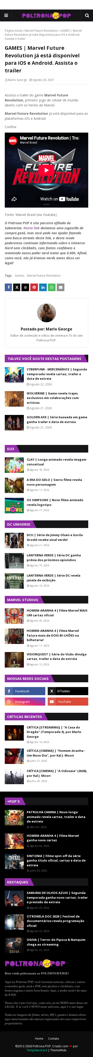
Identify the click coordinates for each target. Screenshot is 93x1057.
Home (39, 1039)
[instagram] (25, 702)
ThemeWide (58, 1050)
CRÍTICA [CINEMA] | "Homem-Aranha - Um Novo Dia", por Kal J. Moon (56, 753)
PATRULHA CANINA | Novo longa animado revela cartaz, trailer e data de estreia (56, 816)
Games (19, 276)
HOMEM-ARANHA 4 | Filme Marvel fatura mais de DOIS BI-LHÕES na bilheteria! (53, 635)
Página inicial (13, 31)
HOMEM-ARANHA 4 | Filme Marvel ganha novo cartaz (53, 838)
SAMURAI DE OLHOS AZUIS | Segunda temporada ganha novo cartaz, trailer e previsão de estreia (57, 897)
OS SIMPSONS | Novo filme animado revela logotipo (55, 502)
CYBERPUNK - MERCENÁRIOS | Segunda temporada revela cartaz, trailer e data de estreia (57, 374)
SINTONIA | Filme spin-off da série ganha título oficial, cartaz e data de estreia (56, 860)
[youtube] (68, 702)
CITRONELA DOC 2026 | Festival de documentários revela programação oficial (55, 921)
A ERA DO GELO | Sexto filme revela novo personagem (54, 482)
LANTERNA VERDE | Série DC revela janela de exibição (53, 577)
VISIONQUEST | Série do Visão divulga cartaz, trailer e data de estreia (57, 656)
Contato (53, 1039)
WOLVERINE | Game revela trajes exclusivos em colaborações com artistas (53, 398)
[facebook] (25, 691)
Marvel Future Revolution (41, 31)
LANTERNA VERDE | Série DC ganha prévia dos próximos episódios (54, 557)
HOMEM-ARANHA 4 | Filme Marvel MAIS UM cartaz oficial (57, 612)
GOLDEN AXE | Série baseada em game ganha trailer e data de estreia (57, 419)
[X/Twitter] (16, 287)
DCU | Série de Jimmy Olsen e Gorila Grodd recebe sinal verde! (55, 537)
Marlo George (17, 80)
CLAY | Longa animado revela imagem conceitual (56, 461)
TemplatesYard (36, 1050)
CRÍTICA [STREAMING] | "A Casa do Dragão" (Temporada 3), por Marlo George (54, 732)
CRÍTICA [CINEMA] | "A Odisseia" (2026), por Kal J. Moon (57, 773)
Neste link (31, 228)
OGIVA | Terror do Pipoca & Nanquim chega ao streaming (56, 942)
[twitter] (68, 691)
